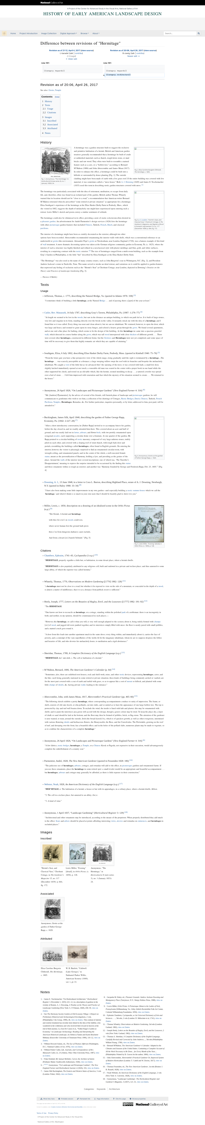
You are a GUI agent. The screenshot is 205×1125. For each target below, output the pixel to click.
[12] (145, 601)
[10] (96, 555)
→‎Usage (71, 56)
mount (129, 681)
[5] (159, 353)
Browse (84, 33)
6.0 (45, 1064)
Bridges (130, 398)
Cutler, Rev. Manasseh (55, 312)
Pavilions (48, 402)
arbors (67, 821)
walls (62, 459)
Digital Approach (67, 33)
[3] (135, 295)
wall (44, 244)
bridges (66, 745)
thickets (133, 334)
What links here (48, 1099)
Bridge (102, 300)
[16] (131, 760)
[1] (142, 185)
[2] (90, 251)
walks (83, 684)
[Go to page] (198, 33)
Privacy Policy (53, 1113)
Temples (56, 402)
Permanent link (85, 1099)
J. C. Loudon (143, 220)
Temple (58, 90)
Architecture (114, 1089)
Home (13, 33)
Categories (89, 1089)
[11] (124, 581)
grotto (55, 241)
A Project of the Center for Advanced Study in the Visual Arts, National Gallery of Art (102, 8)
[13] (123, 652)
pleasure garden (49, 221)
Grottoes (107, 337)
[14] (113, 669)
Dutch (109, 224)
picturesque (55, 224)
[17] (120, 784)
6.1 (47, 1064)
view (67, 364)
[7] (76, 420)
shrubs (61, 684)
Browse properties (139, 1099)
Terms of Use (41, 1113)
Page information (103, 1099)
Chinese (88, 224)
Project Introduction (28, 33)
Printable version (67, 1099)
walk (47, 334)
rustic (78, 251)
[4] (141, 312)
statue (47, 456)
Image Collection (48, 33)
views (113, 821)
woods (80, 317)
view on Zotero (77, 1020)
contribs (78, 53)
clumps (52, 684)
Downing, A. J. (51, 482)
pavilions (44, 228)
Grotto (51, 90)
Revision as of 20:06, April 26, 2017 (126, 50)
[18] (126, 812)
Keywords (101, 1089)
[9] (51, 509)
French (103, 224)
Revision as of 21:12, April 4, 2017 (64, 50)
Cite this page (121, 1099)
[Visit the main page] (4, 33)
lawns (76, 432)
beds (99, 432)
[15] (135, 696)
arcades (57, 435)
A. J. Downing (127, 182)
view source (87, 50)
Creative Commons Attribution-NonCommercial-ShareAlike (67, 1107)
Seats (58, 821)
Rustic (124, 398)
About (95, 33)
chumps (157, 621)
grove (135, 327)
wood (107, 334)
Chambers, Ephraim (53, 555)
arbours (83, 432)
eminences (142, 821)
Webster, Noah (51, 784)
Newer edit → (133, 56)
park (124, 612)
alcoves (120, 821)
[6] (144, 390)
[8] (80, 485)
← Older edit (71, 59)
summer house (139, 490)
